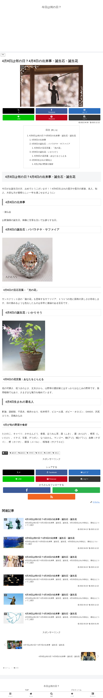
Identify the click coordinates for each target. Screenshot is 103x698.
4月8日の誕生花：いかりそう (45, 152)
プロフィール (76, 690)
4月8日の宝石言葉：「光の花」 (48, 148)
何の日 (40, 453)
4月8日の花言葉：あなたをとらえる (50, 156)
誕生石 (14, 453)
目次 (48, 130)
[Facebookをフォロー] (26, 490)
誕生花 (22, 453)
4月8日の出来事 (39, 140)
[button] (84, 117)
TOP (27, 690)
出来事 (48, 453)
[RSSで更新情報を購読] (51, 497)
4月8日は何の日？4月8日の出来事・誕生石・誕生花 (52, 135)
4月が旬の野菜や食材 (43, 164)
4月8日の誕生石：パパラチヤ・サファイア (51, 144)
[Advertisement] (51, 33)
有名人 (57, 453)
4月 (6, 453)
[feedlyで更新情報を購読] (76, 490)
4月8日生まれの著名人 (42, 160)
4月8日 (31, 453)
